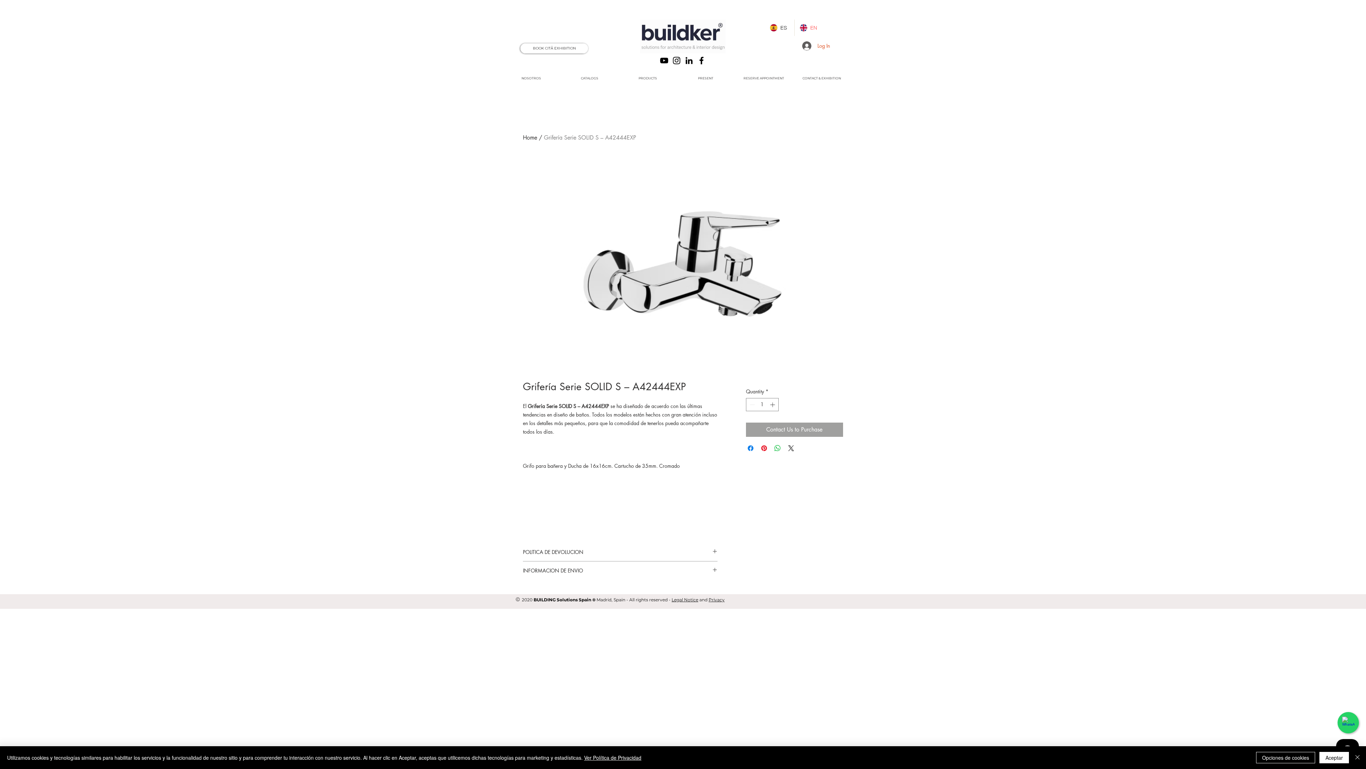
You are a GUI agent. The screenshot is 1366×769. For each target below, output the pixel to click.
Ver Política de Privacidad (612, 757)
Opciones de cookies (1285, 757)
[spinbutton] (762, 404)
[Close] (1357, 757)
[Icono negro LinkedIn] (689, 61)
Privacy (717, 599)
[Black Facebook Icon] (701, 61)
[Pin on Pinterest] (764, 448)
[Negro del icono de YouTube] (664, 61)
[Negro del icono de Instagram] (677, 61)
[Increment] (773, 404)
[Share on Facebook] (750, 448)
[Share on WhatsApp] (777, 448)
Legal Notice (685, 599)
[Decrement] (751, 404)
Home (530, 137)
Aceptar (1334, 757)
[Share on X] (791, 448)
